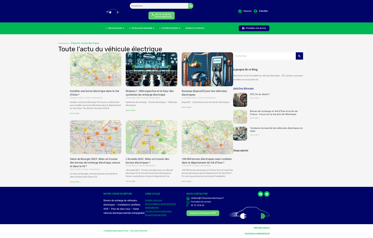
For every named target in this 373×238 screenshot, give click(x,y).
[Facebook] (260, 194)
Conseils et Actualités (194, 28)
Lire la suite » (75, 113)
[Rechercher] (190, 6)
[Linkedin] (267, 194)
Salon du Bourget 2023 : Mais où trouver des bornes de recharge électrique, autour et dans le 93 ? (95, 162)
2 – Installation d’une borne (140, 28)
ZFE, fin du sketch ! (260, 94)
